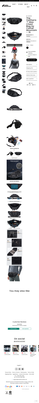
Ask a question (30, 78)
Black (27, 48)
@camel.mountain (19, 341)
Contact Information (23, 374)
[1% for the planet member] (10, 392)
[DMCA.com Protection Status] (7, 392)
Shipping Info (29, 68)
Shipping (28, 41)
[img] (8, 389)
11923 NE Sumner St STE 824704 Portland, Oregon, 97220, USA (19, 381)
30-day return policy (31, 71)
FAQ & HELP (31, 374)
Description (29, 64)
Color (29, 45)
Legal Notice (15, 374)
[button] (29, 35)
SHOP (14, 4)
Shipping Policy (8, 374)
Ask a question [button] (25, 328)
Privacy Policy (8, 372)
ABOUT (26, 4)
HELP (28, 7)
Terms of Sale (31, 372)
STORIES (20, 4)
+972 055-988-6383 (20, 377)
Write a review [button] (14, 328)
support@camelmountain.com (20, 379)
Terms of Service (16, 372)
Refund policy (24, 372)
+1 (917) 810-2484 (20, 375)
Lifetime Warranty (30, 75)
